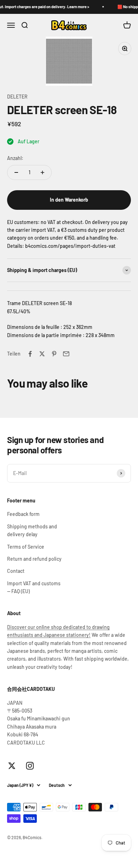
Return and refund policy (34, 559)
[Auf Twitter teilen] (42, 354)
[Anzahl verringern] (16, 172)
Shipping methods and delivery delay (32, 530)
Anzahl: (15, 158)
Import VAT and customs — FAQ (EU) (34, 587)
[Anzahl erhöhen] (42, 172)
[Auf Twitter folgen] (12, 766)
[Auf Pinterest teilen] (54, 354)
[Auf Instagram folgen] (30, 766)
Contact (15, 571)
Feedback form (23, 514)
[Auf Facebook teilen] (30, 354)
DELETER (17, 97)
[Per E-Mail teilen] (66, 354)
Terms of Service (25, 547)
